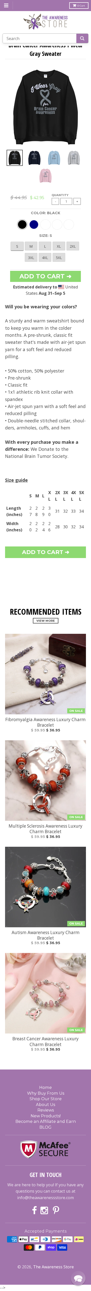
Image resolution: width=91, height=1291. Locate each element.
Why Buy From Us (45, 1093)
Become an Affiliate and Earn (45, 1121)
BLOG (45, 1127)
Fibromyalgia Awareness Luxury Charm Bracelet (45, 722)
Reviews (45, 1110)
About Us (45, 1104)
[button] (78, 1278)
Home (45, 1087)
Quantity (60, 195)
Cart (81, 5)
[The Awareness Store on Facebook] (34, 1211)
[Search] (82, 38)
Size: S (45, 235)
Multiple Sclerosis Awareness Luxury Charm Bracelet (45, 828)
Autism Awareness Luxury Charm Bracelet (46, 935)
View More (45, 620)
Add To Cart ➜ (45, 552)
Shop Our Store (46, 1098)
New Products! (46, 1115)
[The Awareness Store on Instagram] (44, 1211)
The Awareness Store (53, 1267)
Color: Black (45, 213)
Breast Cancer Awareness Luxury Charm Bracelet (45, 1041)
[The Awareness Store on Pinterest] (56, 1211)
